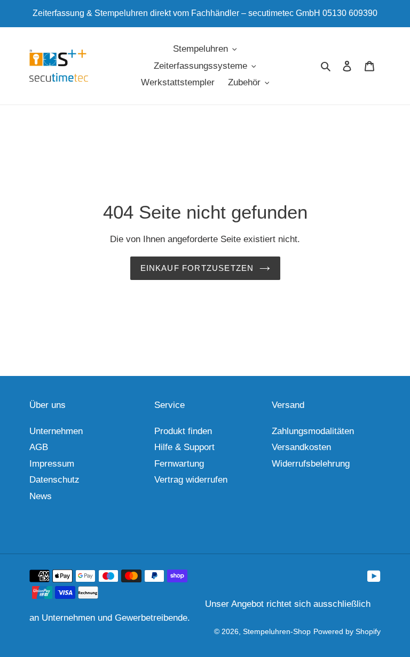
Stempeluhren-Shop (277, 631)
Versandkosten (301, 447)
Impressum (51, 464)
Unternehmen (56, 431)
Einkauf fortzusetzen (197, 268)
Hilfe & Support (184, 447)
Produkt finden (183, 431)
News (40, 496)
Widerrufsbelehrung (311, 464)
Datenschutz (54, 480)
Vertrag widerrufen (190, 480)
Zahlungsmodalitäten (313, 431)
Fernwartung (179, 464)
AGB (38, 447)
